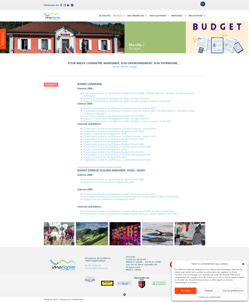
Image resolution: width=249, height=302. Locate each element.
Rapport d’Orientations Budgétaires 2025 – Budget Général (116, 118)
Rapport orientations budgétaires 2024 (104, 133)
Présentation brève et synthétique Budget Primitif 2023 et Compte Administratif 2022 (130, 213)
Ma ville (124, 66)
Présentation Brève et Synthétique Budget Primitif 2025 (113, 116)
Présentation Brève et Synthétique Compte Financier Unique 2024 (119, 128)
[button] (243, 264)
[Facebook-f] (61, 5)
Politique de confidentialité (209, 297)
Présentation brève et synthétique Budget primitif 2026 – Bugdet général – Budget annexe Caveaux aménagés (138, 94)
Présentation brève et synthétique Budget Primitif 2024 (113, 131)
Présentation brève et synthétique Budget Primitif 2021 (113, 152)
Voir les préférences (233, 290)
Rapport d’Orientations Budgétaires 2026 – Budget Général (116, 98)
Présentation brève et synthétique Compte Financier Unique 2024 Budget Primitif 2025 (131, 196)
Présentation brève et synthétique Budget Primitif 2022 (113, 144)
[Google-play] (68, 5)
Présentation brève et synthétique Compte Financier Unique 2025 (119, 108)
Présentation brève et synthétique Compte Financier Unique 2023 (119, 136)
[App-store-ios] (72, 5)
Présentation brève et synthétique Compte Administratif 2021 (117, 154)
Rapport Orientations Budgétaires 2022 (105, 149)
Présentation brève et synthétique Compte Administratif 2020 (117, 159)
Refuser (209, 290)
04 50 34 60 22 (93, 265)
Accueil (116, 66)
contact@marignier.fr (96, 268)
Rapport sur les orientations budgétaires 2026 (108, 182)
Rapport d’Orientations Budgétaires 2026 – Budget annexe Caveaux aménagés (127, 101)
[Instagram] (64, 5)
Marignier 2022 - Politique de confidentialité (63, 299)
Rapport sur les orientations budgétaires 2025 (108, 199)
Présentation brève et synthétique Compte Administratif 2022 (117, 146)
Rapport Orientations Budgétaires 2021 (105, 157)
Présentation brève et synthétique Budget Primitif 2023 (113, 139)
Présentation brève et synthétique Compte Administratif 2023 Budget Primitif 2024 (128, 211)
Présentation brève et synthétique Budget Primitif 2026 (113, 179)
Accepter (185, 290)
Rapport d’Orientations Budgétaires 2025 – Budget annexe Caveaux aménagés (127, 121)
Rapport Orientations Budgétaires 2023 (105, 141)
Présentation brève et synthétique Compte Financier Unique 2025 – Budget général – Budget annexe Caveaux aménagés (139, 112)
